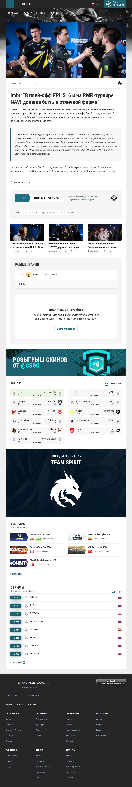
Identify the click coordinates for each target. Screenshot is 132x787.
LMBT (25, 213)
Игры (38, 736)
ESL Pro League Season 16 (43, 213)
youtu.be (26, 182)
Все (106, 383)
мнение (70, 213)
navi (61, 213)
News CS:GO (11, 696)
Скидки (9, 741)
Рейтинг (20, 705)
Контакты (33, 705)
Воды (98, 730)
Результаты (116, 383)
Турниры (55, 12)
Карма (9, 705)
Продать (9, 725)
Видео (99, 725)
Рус (120, 592)
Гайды (38, 730)
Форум (99, 719)
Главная (13, 12)
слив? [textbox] (22, 284)
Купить (9, 719)
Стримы (41, 12)
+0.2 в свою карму (86, 199)
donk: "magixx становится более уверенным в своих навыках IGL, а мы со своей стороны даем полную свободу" (103, 245)
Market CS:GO (33, 696)
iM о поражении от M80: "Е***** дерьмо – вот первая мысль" (65, 245)
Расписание (101, 736)
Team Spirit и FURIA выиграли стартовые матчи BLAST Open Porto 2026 (27, 245)
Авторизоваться (66, 329)
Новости (27, 12)
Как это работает (13, 730)
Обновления (41, 719)
